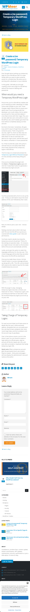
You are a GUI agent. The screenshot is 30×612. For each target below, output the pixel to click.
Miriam (7, 65)
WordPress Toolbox (8, 516)
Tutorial (10, 67)
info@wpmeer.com (11, 572)
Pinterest (15, 368)
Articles (4, 497)
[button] (27, 583)
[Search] (26, 490)
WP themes (8, 513)
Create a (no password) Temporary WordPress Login (16, 524)
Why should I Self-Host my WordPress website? (14, 479)
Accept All (15, 598)
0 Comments (7, 70)
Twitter (6, 368)
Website (6, 428)
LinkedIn (9, 368)
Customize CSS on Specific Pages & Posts (16, 531)
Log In (25, 2)
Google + (12, 368)
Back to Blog (6, 35)
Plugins (5, 67)
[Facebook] (13, 2)
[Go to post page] (15, 468)
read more (9, 484)
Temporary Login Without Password (13, 155)
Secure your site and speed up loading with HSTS (17, 537)
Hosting (5, 500)
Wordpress (15, 67)
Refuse (15, 602)
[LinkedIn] (19, 2)
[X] (16, 2)
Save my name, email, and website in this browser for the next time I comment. (14, 437)
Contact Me (5, 2)
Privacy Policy (18, 610)
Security (7, 508)
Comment (7, 399)
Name (6, 416)
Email (18, 368)
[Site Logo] (10, 7)
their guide (13, 234)
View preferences (15, 606)
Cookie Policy (11, 610)
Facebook (3, 368)
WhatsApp (21, 368)
